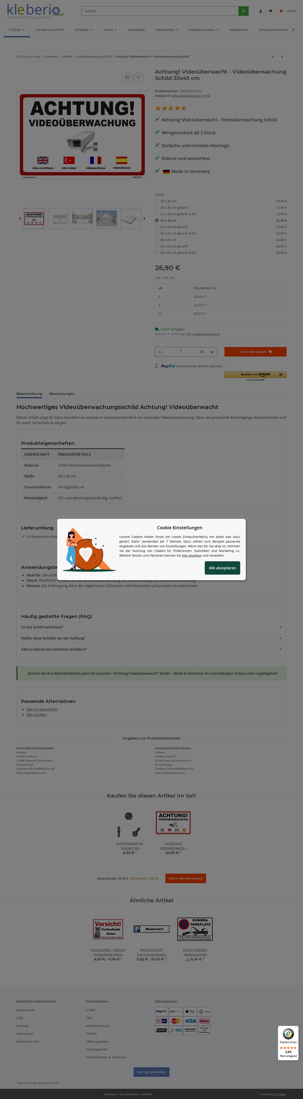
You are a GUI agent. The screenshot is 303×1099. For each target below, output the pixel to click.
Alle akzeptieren (222, 568)
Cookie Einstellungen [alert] (180, 528)
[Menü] (296, 1028)
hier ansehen (192, 555)
